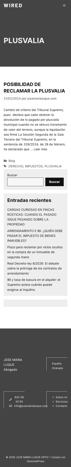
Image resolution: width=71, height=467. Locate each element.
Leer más (40, 149)
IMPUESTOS (34, 166)
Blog (12, 161)
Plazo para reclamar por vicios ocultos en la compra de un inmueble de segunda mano (35, 252)
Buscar (12, 175)
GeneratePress (35, 461)
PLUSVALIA (53, 166)
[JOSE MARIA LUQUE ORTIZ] (13, 5)
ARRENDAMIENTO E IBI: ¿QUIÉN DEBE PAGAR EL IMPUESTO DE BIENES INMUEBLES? (35, 235)
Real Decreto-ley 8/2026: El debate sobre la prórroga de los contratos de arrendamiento (34, 268)
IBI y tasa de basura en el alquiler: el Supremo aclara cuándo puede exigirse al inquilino (33, 284)
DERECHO (16, 166)
